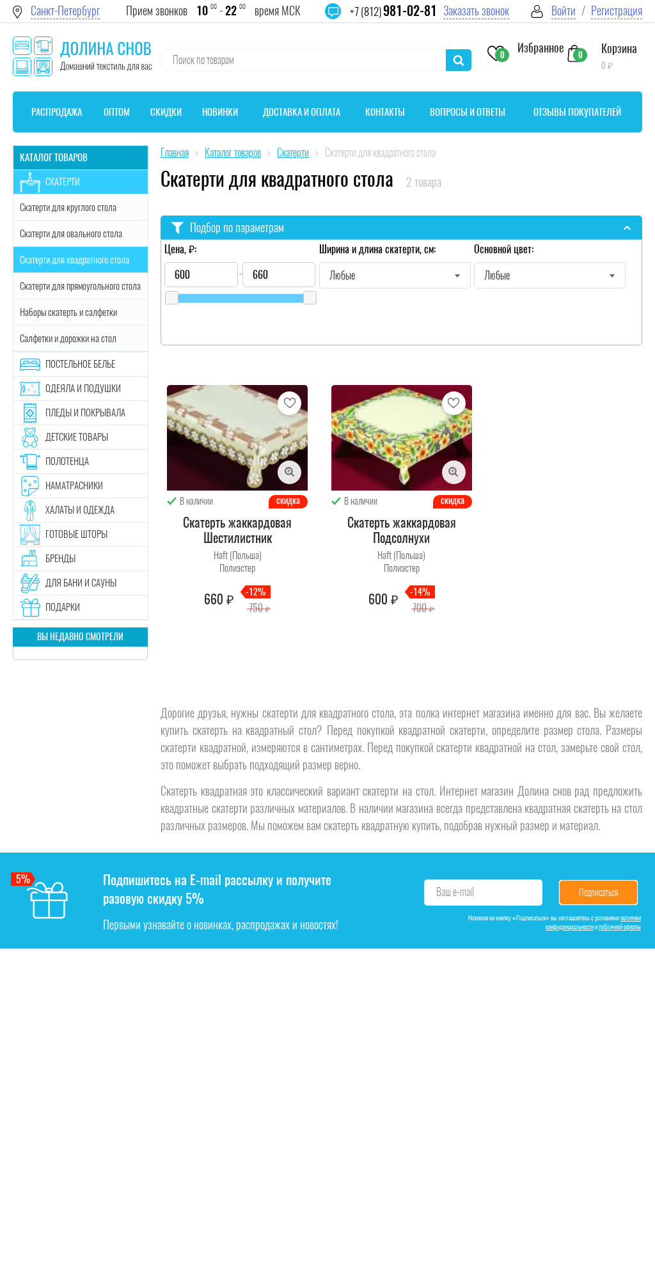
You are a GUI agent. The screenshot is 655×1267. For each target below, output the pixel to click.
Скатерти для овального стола (71, 233)
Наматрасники (74, 485)
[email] (341, 19)
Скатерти (62, 181)
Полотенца (67, 461)
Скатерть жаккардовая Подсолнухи (401, 530)
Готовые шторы (76, 534)
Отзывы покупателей (577, 112)
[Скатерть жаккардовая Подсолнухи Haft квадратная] (401, 438)
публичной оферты (620, 926)
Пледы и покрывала (85, 412)
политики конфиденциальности (593, 922)
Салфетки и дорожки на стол (68, 338)
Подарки (62, 607)
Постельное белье (80, 364)
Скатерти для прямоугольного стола (80, 285)
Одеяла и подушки (83, 388)
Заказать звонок (476, 11)
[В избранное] (289, 403)
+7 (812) (393, 11)
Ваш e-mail (455, 892)
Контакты (385, 112)
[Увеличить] (289, 472)
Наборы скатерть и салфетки (68, 312)
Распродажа (56, 112)
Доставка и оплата (301, 112)
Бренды (60, 558)
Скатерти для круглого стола (68, 207)
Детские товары (76, 436)
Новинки (220, 112)
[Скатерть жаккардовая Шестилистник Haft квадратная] (237, 438)
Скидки (166, 112)
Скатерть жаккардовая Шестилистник (237, 530)
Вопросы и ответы (467, 112)
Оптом (117, 112)
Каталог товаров (54, 157)
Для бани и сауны (80, 582)
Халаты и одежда (79, 509)
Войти (563, 11)
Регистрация (616, 11)
